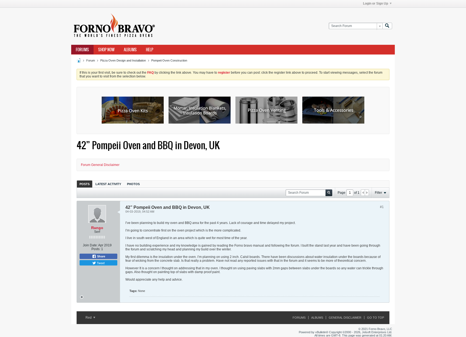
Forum (90, 60)
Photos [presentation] (133, 184)
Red (88, 317)
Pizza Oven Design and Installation (123, 60)
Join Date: (90, 245)
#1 (382, 207)
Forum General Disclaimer (100, 165)
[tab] (84, 184)
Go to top (375, 317)
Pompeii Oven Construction (169, 60)
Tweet (100, 263)
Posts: (95, 249)
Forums (82, 50)
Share (100, 256)
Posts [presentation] (85, 184)
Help (149, 50)
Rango (97, 228)
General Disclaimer (345, 317)
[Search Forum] (387, 26)
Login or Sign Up (375, 3)
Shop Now (106, 50)
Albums (130, 50)
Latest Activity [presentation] (108, 184)
